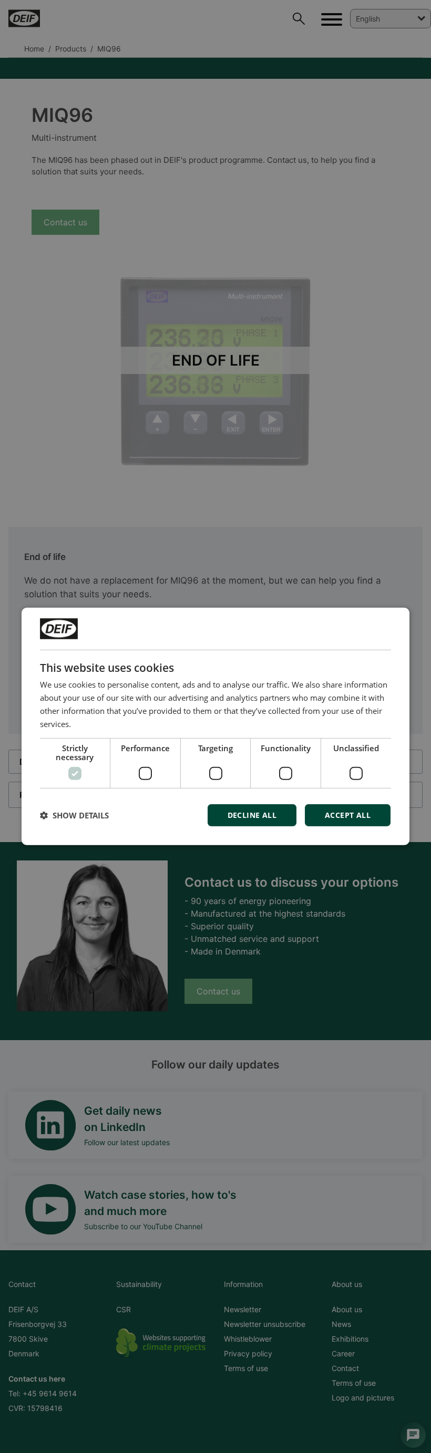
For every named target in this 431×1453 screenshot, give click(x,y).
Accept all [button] (348, 815)
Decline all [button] (252, 815)
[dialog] (215, 726)
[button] (74, 815)
